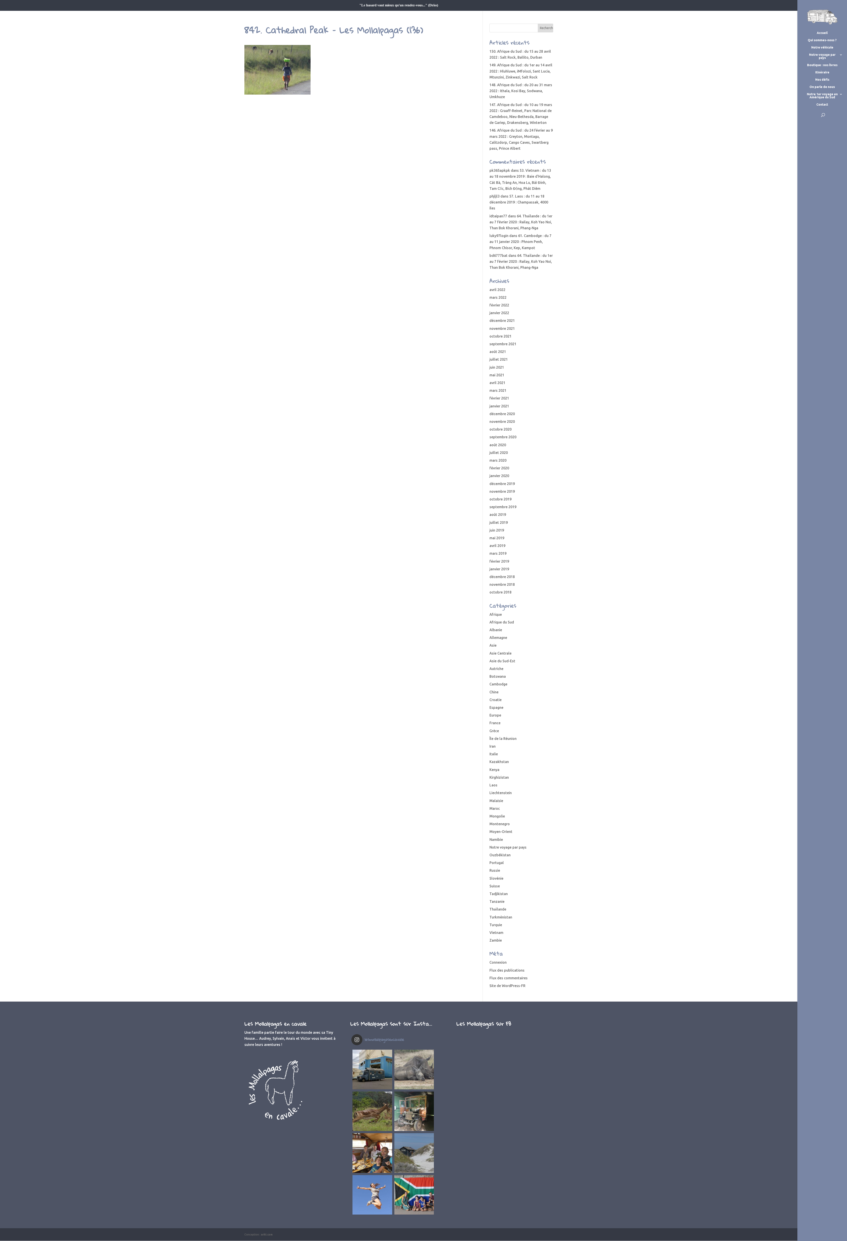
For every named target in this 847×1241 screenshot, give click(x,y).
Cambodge (498, 684)
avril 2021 (497, 383)
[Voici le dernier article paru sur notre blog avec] (414, 1111)
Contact (822, 104)
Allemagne (498, 638)
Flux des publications (507, 970)
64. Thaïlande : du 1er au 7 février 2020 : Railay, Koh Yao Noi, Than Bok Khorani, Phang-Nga (520, 222)
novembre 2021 (502, 328)
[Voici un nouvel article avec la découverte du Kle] (372, 1153)
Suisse (494, 886)
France (494, 723)
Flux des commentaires (508, 978)
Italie (493, 754)
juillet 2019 (498, 522)
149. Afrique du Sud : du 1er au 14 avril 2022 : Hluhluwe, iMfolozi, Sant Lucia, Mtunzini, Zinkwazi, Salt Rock (520, 71)
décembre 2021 (502, 321)
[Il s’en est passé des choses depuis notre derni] (414, 1195)
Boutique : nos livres (822, 65)
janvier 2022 (499, 313)
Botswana (497, 676)
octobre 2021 (500, 336)
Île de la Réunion (503, 739)
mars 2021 (497, 390)
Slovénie (496, 878)
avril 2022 (497, 290)
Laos (493, 785)
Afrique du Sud (501, 622)
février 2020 (499, 468)
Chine (493, 692)
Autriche (496, 669)
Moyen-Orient (500, 832)
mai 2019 (496, 538)
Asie (493, 645)
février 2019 (499, 561)
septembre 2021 (502, 344)
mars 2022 (497, 297)
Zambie (495, 940)
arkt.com (267, 1234)
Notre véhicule (822, 47)
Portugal (496, 863)
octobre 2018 (500, 592)
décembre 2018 (502, 577)
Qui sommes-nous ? (822, 40)
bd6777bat (498, 256)
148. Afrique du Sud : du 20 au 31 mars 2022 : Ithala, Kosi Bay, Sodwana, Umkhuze (520, 91)
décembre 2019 (502, 484)
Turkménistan (500, 917)
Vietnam (496, 933)
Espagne (496, 707)
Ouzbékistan (500, 855)
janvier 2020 (499, 476)
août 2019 (497, 515)
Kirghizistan (499, 777)
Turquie (495, 925)
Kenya (494, 770)
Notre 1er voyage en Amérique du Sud (822, 96)
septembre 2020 (502, 437)
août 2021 (497, 352)
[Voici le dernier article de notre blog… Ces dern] (372, 1069)
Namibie (496, 840)
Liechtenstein (500, 793)
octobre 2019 (500, 499)
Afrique (495, 614)
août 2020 (497, 445)
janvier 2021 (499, 406)
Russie (494, 870)
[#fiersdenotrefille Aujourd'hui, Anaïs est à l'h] (372, 1195)
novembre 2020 (502, 422)
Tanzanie (496, 901)
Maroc (494, 808)
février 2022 (499, 305)
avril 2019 (497, 546)
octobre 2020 (500, 429)
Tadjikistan (498, 894)
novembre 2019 (502, 491)
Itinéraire (822, 72)
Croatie (495, 700)
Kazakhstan (499, 762)
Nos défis (822, 79)
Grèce (494, 731)
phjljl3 (494, 196)
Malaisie (496, 801)
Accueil (822, 33)
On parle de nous (822, 87)
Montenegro (499, 824)
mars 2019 (497, 553)
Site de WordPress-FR (507, 986)
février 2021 (499, 398)
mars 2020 (497, 460)
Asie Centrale (500, 653)
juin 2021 (496, 367)
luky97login (498, 236)
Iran (492, 746)
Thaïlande (497, 909)
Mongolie (497, 816)
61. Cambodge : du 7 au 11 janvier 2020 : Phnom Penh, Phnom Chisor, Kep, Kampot (520, 242)
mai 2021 (496, 375)
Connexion (498, 962)
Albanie (495, 630)
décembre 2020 (502, 414)
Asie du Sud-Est (502, 661)
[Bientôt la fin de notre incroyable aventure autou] (414, 1069)
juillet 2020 (498, 453)
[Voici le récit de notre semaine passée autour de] (414, 1153)
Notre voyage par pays (822, 56)
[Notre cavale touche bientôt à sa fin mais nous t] (372, 1111)
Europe (495, 715)
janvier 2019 (499, 569)
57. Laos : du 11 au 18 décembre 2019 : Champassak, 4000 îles (518, 202)
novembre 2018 (502, 584)
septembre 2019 (502, 507)
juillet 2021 (498, 359)
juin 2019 (496, 530)
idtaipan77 (498, 216)
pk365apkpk (499, 170)
